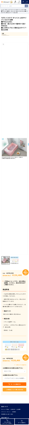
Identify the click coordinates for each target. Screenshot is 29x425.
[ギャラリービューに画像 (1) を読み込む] (6, 260)
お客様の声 (12, 409)
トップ (2, 9)
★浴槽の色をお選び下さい (10, 375)
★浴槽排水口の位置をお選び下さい (13, 368)
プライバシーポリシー (6, 411)
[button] (27, 2)
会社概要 (18, 409)
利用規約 (14, 411)
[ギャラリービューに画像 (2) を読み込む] (14, 260)
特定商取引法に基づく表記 (7, 414)
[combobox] (14, 6)
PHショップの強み (5, 409)
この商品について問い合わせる (14, 389)
